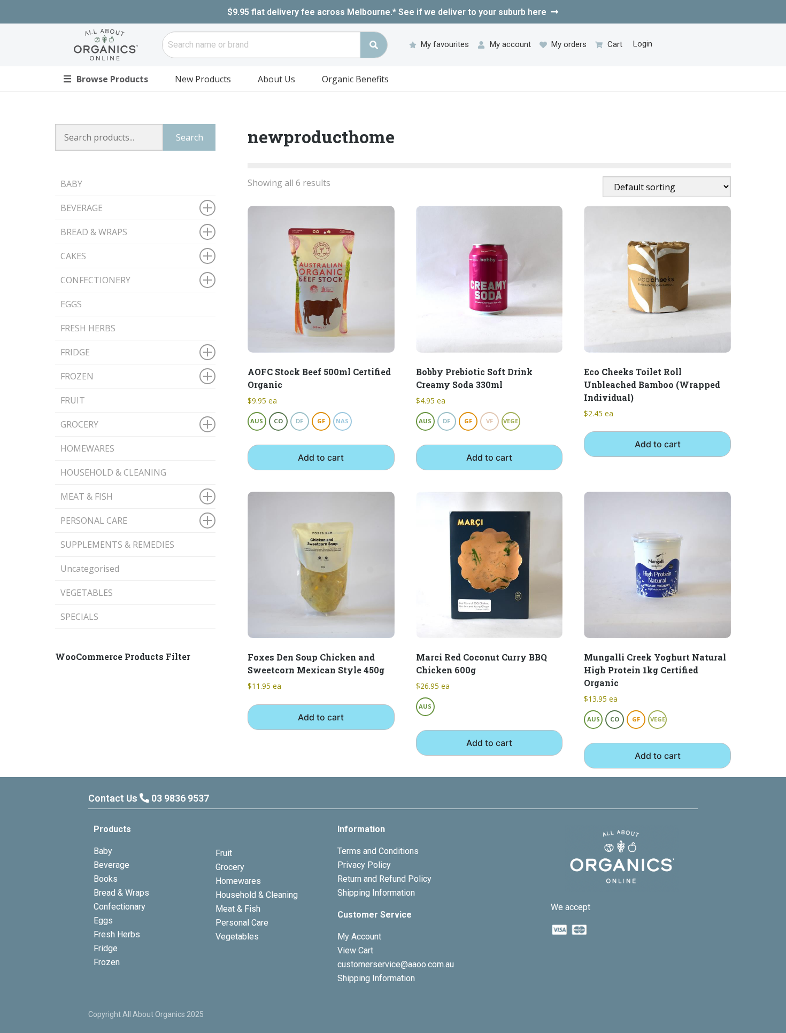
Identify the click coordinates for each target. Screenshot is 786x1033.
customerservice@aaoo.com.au (395, 964)
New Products (203, 79)
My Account (359, 936)
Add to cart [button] (321, 457)
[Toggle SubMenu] (207, 208)
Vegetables (237, 936)
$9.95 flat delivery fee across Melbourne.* (386, 12)
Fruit (223, 853)
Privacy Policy (364, 865)
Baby (103, 851)
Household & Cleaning (256, 895)
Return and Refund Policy (384, 879)
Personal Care (241, 923)
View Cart (355, 950)
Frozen (107, 962)
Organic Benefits (355, 79)
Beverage (111, 865)
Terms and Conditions (378, 851)
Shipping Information (376, 893)
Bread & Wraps (121, 893)
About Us (276, 79)
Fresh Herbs (117, 934)
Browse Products (105, 78)
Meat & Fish (237, 909)
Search (189, 137)
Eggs (103, 920)
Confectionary (119, 907)
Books (106, 879)
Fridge (106, 948)
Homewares (238, 881)
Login (642, 44)
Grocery (229, 867)
